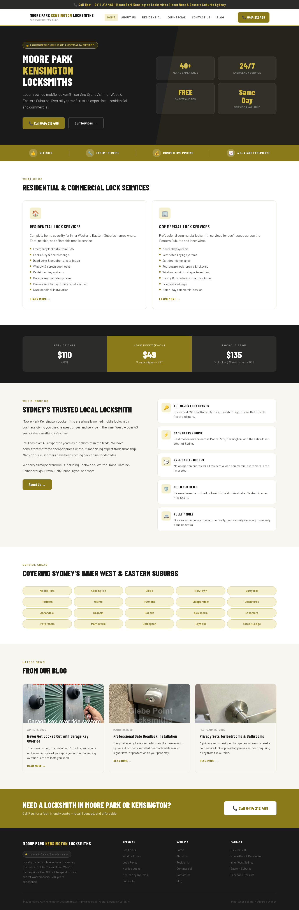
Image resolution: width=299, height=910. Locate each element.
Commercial (176, 17)
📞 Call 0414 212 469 (44, 123)
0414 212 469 (238, 850)
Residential (151, 17)
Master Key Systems (135, 875)
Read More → (36, 766)
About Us (128, 17)
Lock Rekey (130, 862)
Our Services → (86, 123)
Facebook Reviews (242, 875)
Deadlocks (129, 850)
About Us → (37, 484)
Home (111, 17)
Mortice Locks (132, 868)
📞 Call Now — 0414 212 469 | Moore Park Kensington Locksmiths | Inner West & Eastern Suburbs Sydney (149, 5)
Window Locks (132, 856)
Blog (220, 17)
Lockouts (129, 881)
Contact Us (201, 17)
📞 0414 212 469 (253, 17)
